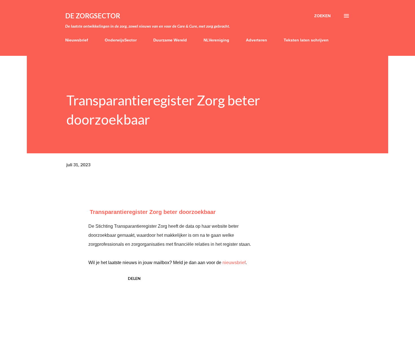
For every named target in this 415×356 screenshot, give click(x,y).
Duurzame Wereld (170, 40)
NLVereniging (216, 40)
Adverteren (256, 40)
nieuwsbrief (234, 262)
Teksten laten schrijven (306, 40)
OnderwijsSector (121, 40)
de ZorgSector (92, 16)
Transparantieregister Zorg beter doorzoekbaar (153, 212)
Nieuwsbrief (76, 40)
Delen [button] (134, 278)
